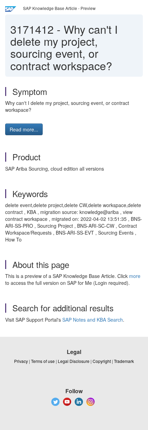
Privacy (21, 361)
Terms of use (43, 361)
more (134, 275)
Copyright (102, 361)
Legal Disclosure (73, 361)
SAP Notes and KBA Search (92, 319)
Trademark (124, 361)
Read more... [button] (24, 129)
